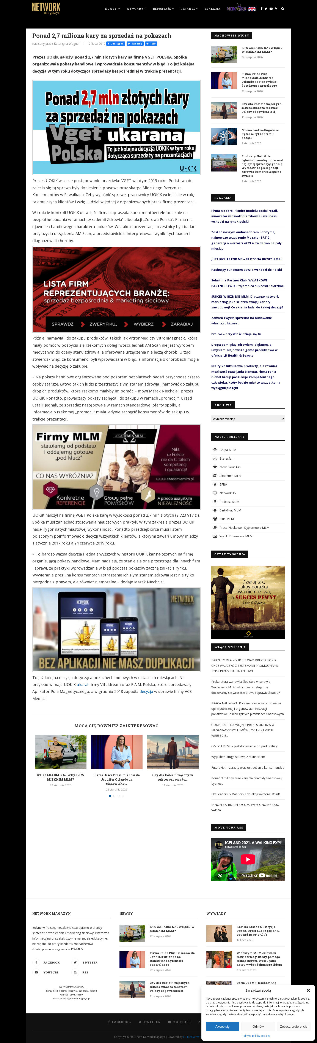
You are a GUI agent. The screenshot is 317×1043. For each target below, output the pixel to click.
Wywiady (134, 8)
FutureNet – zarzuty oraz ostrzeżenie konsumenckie (247, 767)
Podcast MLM (229, 502)
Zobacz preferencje (293, 1026)
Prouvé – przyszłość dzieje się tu (236, 334)
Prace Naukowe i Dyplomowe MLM (244, 527)
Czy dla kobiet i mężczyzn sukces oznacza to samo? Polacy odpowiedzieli (262, 108)
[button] (308, 990)
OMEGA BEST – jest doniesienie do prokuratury (244, 746)
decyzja (146, 691)
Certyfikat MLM (230, 510)
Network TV (227, 493)
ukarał (82, 684)
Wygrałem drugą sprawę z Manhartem (238, 757)
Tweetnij (136, 43)
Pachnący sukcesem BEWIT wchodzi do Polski (246, 270)
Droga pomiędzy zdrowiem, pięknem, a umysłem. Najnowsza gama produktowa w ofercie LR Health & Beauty (244, 350)
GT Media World (193, 1037)
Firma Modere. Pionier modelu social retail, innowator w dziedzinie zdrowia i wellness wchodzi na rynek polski (244, 216)
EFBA (223, 484)
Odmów (258, 1026)
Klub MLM (226, 519)
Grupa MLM (227, 450)
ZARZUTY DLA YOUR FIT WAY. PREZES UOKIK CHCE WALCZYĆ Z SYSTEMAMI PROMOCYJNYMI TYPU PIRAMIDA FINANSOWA (245, 665)
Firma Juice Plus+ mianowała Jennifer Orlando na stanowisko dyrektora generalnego (259, 80)
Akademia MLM (230, 476)
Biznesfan (226, 458)
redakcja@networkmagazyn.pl (75, 998)
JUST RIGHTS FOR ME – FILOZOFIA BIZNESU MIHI (246, 259)
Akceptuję (222, 1026)
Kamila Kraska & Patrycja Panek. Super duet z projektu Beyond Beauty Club (258, 931)
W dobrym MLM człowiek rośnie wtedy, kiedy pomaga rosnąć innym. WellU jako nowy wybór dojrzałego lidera (259, 959)
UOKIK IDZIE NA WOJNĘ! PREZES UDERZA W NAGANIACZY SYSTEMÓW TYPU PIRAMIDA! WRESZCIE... (243, 730)
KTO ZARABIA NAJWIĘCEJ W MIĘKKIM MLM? (61, 777)
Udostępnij (116, 43)
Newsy (111, 8)
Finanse (187, 8)
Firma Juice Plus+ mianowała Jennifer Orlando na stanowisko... (116, 779)
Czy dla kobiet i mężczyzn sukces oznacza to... (172, 777)
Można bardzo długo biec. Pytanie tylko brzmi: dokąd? (260, 134)
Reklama (213, 8)
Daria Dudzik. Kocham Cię (256, 983)
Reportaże (162, 8)
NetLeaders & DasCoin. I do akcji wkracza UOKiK (245, 794)
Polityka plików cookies (256, 1036)
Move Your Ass (230, 467)
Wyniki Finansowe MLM (236, 536)
